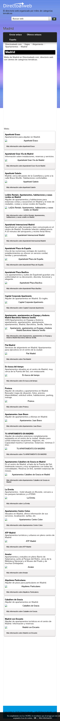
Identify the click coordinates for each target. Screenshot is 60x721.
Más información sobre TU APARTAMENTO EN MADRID (26, 454)
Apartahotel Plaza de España (18, 248)
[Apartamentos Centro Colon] (30, 519)
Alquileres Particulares (15, 580)
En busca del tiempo (14, 367)
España (12, 40)
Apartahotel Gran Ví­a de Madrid (19, 154)
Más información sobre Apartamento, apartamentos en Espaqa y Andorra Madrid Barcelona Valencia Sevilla (29, 336)
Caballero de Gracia (14, 599)
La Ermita (9, 489)
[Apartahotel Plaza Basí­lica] (30, 283)
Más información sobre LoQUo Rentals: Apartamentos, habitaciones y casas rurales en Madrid (25, 216)
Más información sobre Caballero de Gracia (21, 611)
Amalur (8, 554)
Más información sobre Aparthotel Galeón (21, 187)
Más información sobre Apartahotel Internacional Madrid (26, 241)
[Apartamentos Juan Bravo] (30, 420)
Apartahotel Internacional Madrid (20, 225)
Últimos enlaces (34, 35)
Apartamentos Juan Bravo (16, 414)
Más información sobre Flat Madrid (18, 359)
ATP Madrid (10, 533)
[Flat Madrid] (30, 353)
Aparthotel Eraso (12, 134)
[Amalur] (30, 567)
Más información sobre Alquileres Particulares (22, 592)
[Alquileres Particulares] (30, 586)
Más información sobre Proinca (17, 407)
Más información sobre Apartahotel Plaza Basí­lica (23, 288)
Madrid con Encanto (14, 619)
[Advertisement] (30, 93)
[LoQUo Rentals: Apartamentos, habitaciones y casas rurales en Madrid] (30, 209)
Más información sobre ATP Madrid (18, 547)
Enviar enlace (15, 35)
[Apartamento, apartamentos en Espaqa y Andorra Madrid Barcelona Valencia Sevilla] (30, 329)
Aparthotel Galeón (13, 173)
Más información (45, 718)
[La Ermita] (30, 498)
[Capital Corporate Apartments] (30, 302)
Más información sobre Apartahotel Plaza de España (24, 265)
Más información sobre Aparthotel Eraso (20, 146)
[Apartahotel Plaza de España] (30, 259)
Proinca (8, 388)
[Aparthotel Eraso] (30, 141)
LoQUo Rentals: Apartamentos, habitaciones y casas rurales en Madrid (28, 196)
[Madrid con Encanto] (30, 627)
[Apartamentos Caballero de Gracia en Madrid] (30, 474)
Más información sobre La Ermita (18, 503)
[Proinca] (30, 401)
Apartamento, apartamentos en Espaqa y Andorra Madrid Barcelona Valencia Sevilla (27, 316)
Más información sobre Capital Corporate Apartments (25, 308)
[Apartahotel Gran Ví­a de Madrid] (30, 160)
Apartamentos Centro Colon (17, 511)
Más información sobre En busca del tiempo (21, 381)
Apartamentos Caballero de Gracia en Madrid (25, 462)
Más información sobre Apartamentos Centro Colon (24, 525)
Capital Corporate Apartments (18, 296)
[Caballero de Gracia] (30, 606)
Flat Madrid (10, 345)
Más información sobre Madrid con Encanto (21, 633)
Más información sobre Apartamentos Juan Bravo (23, 426)
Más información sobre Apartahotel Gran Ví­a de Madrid (25, 166)
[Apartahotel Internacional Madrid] (30, 235)
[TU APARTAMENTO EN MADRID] (30, 448)
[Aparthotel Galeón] (30, 182)
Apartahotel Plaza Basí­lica (17, 272)
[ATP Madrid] (30, 541)
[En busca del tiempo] (30, 375)
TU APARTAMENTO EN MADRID (19, 434)
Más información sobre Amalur (17, 573)
